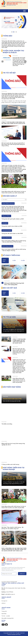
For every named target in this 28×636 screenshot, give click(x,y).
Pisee (19, 634)
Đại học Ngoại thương (7, 246)
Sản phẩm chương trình (8, 618)
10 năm (23, 260)
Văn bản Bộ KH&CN (6, 230)
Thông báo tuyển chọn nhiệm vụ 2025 (12, 226)
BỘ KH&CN (4, 223)
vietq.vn (3, 603)
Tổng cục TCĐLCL (6, 216)
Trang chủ (4, 611)
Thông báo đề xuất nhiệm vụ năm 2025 (12, 233)
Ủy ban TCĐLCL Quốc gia (8, 203)
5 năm (14, 260)
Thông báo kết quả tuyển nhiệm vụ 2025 (13, 219)
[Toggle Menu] (24, 11)
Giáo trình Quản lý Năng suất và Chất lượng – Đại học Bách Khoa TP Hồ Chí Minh (14, 241)
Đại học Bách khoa (6, 237)
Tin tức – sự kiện (6, 616)
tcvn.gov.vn (4, 601)
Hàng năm (4, 260)
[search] (25, 199)
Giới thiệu (4, 613)
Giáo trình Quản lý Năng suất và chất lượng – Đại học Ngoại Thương (14, 250)
